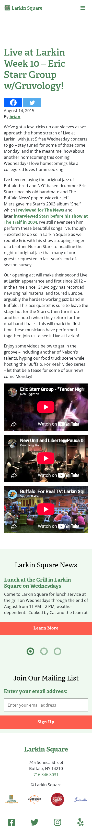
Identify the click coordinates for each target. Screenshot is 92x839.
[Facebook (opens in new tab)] (11, 822)
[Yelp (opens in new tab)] (80, 822)
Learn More (62, 628)
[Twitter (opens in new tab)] (34, 822)
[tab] (30, 651)
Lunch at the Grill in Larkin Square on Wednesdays (37, 582)
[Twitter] (32, 102)
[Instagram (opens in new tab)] (57, 822)
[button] (82, 8)
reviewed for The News (41, 210)
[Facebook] (13, 102)
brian (14, 116)
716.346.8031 (46, 774)
